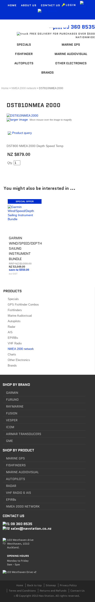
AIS (10, 332)
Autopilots (23, 63)
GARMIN (12, 392)
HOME (12, 5)
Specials (24, 44)
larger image (19, 119)
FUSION (11, 413)
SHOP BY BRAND (16, 384)
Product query (22, 133)
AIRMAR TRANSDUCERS (23, 434)
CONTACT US (50, 5)
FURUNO (12, 399)
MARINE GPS (15, 458)
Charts (12, 354)
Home (5, 88)
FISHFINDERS (16, 465)
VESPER (11, 420)
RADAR (11, 486)
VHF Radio (15, 343)
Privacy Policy (68, 585)
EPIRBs (13, 337)
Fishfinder (24, 54)
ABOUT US (28, 5)
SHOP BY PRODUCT (18, 450)
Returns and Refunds (53, 590)
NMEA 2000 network (21, 349)
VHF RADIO (14, 492)
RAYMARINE (14, 406)
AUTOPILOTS (15, 479)
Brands (47, 72)
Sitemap (51, 585)
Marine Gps (71, 44)
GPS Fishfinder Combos (23, 304)
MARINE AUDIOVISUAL (22, 472)
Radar (11, 326)
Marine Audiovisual (71, 54)
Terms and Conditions (22, 590)
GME (9, 441)
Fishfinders (15, 310)
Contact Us (77, 590)
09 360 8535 (21, 523)
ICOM (10, 427)
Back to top (34, 585)
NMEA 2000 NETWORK (23, 506)
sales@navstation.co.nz (31, 528)
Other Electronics (71, 63)
